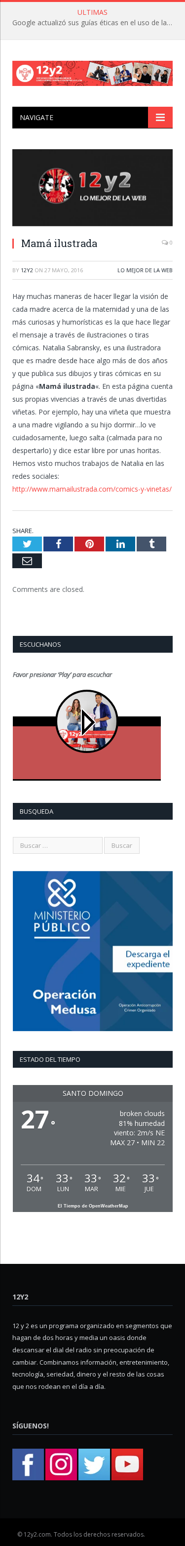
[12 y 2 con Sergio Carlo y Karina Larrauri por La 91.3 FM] (92, 71)
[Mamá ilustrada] (92, 189)
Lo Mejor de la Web (145, 270)
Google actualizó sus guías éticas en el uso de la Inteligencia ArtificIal (95, 22)
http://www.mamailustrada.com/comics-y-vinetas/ (92, 489)
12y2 (27, 270)
